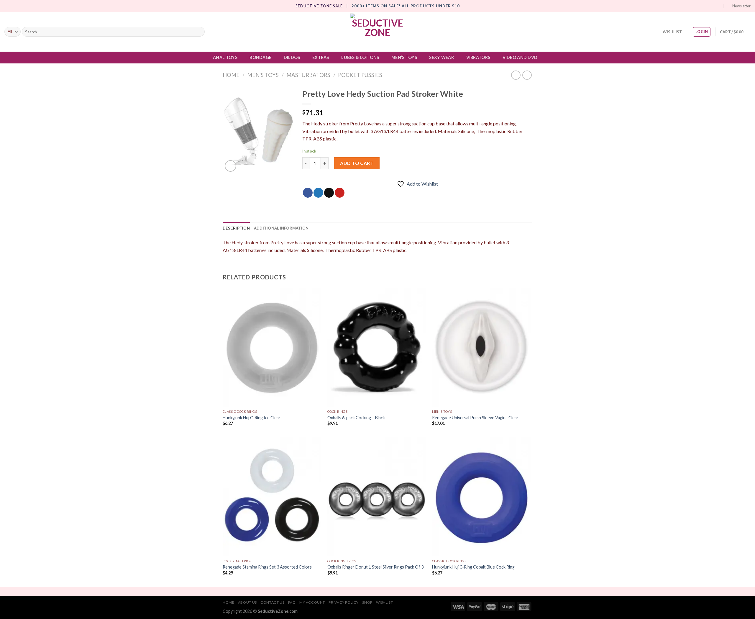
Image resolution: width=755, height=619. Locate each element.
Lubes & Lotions (360, 57)
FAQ (292, 602)
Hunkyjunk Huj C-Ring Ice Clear (251, 417)
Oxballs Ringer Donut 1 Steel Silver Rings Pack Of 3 (375, 566)
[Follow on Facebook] (695, 6)
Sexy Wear (441, 57)
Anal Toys (225, 57)
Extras (320, 57)
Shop (367, 602)
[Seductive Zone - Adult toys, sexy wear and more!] (377, 32)
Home (231, 75)
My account (312, 602)
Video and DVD (520, 57)
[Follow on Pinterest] (718, 6)
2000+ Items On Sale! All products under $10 (406, 6)
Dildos (292, 57)
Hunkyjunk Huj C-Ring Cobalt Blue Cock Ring (473, 566)
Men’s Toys (404, 57)
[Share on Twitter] (318, 193)
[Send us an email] (713, 6)
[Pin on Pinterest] (339, 193)
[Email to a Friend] (329, 193)
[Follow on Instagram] (701, 6)
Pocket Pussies (360, 75)
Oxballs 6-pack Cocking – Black (356, 417)
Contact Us (272, 602)
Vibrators (478, 57)
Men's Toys (263, 75)
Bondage (260, 57)
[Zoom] (230, 166)
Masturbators (308, 75)
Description (236, 228)
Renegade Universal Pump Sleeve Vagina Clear (475, 417)
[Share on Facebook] (308, 193)
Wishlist (384, 602)
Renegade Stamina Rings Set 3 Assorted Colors (267, 566)
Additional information (281, 228)
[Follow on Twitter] (707, 6)
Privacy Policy (344, 602)
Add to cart (356, 163)
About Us (247, 602)
